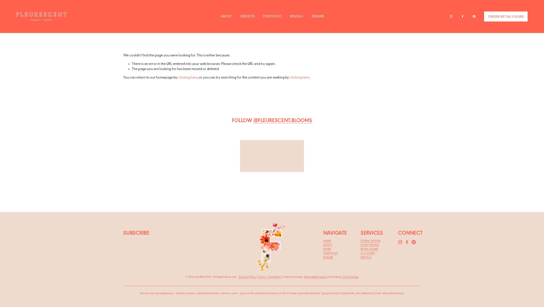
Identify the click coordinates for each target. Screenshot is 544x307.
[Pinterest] (474, 16)
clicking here (188, 77)
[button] (179, 163)
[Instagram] (451, 16)
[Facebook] (462, 16)
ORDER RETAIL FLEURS (506, 16)
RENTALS (296, 16)
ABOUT (226, 16)
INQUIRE (318, 16)
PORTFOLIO (272, 16)
